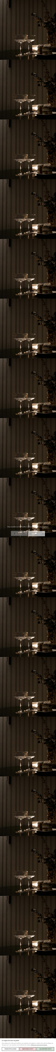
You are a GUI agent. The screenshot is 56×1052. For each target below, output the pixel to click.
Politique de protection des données (39, 1045)
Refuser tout (27, 1049)
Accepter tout (45, 1049)
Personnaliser (10, 1049)
